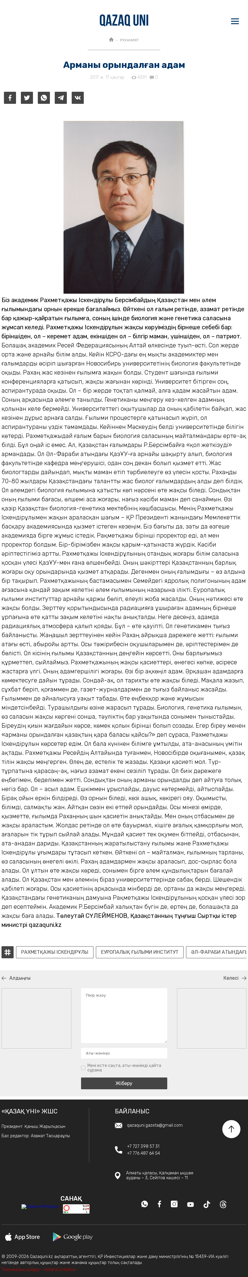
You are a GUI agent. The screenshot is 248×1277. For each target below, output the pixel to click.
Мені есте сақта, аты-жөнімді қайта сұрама (124, 1068)
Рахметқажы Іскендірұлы (54, 952)
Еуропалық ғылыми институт (139, 952)
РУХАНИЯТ (129, 40)
